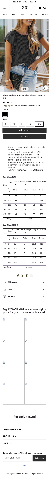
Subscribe (39, 458)
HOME (4, 14)
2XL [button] (39, 124)
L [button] (21, 124)
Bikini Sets (32, 14)
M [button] (14, 124)
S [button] (5, 124)
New (13, 14)
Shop (21, 14)
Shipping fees (8, 105)
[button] (4, 8)
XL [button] (30, 124)
